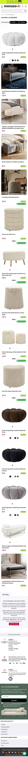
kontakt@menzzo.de (13, 670)
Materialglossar (4, 729)
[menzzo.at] (15, 752)
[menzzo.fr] (3, 752)
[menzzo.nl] (12, 752)
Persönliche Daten (5, 743)
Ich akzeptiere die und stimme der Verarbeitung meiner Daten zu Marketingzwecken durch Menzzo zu (14, 705)
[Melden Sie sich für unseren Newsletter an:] (14, 696)
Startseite (3, 14)
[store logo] (12, 5)
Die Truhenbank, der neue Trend (14, 601)
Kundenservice (4, 734)
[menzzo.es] (21, 752)
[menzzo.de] (6, 752)
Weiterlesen (14, 624)
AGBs (2, 745)
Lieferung (3, 724)
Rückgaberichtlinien (5, 727)
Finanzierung (4, 731)
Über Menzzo (4, 740)
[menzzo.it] (9, 752)
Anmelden (14, 700)
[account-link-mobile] (23, 6)
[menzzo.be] (18, 752)
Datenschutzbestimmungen (17, 703)
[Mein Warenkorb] (25, 6)
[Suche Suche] (25, 11)
